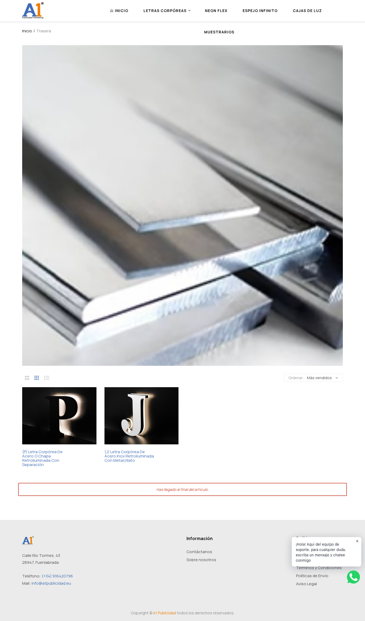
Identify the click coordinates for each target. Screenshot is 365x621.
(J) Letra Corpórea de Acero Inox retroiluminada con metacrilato (129, 456)
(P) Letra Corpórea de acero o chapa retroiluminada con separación (42, 458)
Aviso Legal (306, 584)
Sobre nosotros (201, 559)
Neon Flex (216, 10)
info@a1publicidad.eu (51, 583)
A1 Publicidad (164, 612)
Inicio (27, 31)
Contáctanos (199, 551)
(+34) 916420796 (57, 576)
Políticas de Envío (312, 576)
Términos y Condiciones (319, 567)
